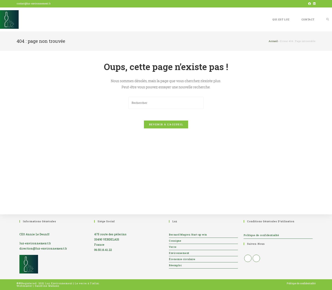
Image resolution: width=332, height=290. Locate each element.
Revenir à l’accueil (166, 124)
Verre (173, 247)
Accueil (273, 41)
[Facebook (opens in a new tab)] (309, 4)
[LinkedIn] (256, 258)
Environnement (179, 253)
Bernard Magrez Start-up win (188, 234)
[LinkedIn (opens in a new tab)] (313, 4)
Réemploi (175, 265)
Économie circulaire (182, 259)
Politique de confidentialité (261, 235)
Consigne (175, 240)
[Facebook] (247, 258)
